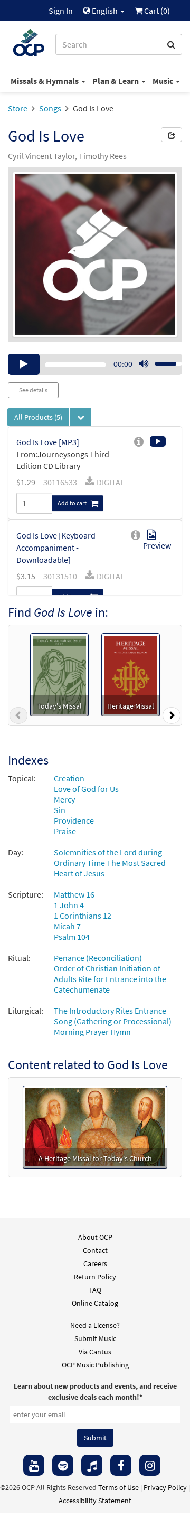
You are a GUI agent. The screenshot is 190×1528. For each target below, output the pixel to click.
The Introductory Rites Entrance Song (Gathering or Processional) (113, 1015)
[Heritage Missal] (130, 673)
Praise (65, 831)
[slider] (162, 360)
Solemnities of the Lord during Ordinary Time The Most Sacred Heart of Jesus (110, 863)
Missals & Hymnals (45, 81)
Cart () (156, 10)
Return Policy (95, 1276)
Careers (95, 1263)
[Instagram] (149, 1465)
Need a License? (95, 1325)
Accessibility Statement (95, 1500)
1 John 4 (69, 905)
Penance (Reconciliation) (98, 957)
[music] (91, 1465)
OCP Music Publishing (95, 1365)
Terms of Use (118, 1487)
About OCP (95, 1237)
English (104, 10)
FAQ (95, 1290)
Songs (50, 108)
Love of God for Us (86, 789)
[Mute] (143, 364)
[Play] (24, 364)
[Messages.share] (171, 134)
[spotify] (62, 1465)
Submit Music (95, 1338)
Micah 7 (67, 926)
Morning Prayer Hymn (92, 1031)
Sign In (61, 10)
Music (164, 81)
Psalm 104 (72, 936)
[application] (95, 364)
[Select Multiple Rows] (80, 417)
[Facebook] (120, 1465)
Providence (74, 820)
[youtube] (33, 1465)
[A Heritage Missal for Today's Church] (95, 1126)
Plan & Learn (116, 81)
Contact (95, 1250)
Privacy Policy (165, 1487)
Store (17, 108)
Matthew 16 (74, 894)
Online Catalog (95, 1303)
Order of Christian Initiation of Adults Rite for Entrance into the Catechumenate (110, 979)
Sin (59, 810)
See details (33, 390)
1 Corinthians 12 (82, 915)
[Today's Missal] (59, 673)
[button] (18, 717)
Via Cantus (95, 1351)
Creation (69, 778)
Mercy (64, 799)
